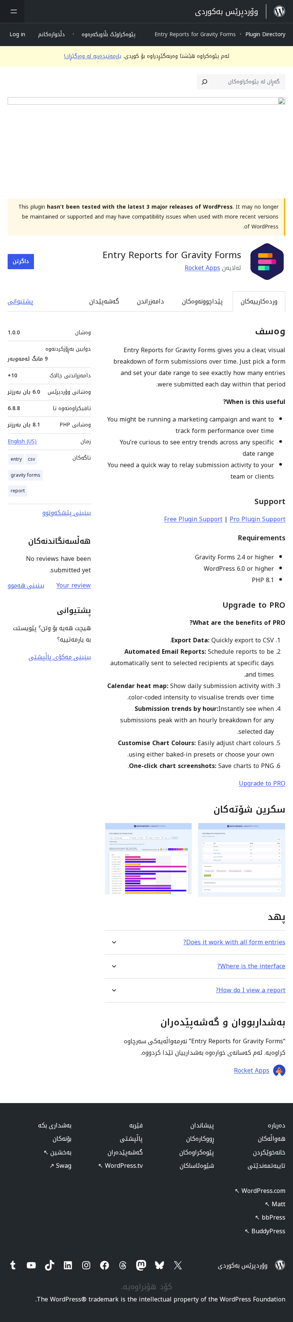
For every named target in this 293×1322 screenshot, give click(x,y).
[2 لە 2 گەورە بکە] (181, 833)
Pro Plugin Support (257, 519)
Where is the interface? (251, 966)
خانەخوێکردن (269, 1152)
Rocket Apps (202, 268)
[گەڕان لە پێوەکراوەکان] (204, 81)
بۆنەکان (62, 1139)
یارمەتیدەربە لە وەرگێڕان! (92, 56)
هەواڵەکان (271, 1139)
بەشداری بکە (54, 1125)
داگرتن (21, 261)
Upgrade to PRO (262, 783)
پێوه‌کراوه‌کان (196, 1152)
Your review (73, 585)
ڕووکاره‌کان (200, 1139)
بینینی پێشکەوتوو (66, 513)
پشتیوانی (20, 301)
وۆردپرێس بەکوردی (242, 1265)
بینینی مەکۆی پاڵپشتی (60, 657)
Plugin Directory (265, 34)
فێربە (136, 1125)
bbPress (270, 1217)
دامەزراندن (150, 301)
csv (31, 459)
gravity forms (25, 475)
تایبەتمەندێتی (266, 1166)
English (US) (22, 441)
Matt (275, 1204)
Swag (60, 1166)
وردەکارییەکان (259, 301)
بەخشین (57, 1152)
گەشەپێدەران (125, 1152)
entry (16, 459)
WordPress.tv (120, 1166)
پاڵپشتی (131, 1139)
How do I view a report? (250, 990)
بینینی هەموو (26, 585)
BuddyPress (265, 1231)
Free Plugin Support (193, 519)
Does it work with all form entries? (234, 942)
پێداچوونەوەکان (202, 301)
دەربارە (276, 1125)
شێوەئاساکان (197, 1166)
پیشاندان (202, 1125)
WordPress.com (260, 1191)
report (18, 491)
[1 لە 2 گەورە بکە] (275, 833)
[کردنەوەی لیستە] (12, 11)
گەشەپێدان (104, 301)
